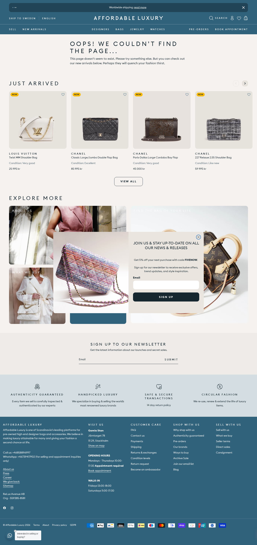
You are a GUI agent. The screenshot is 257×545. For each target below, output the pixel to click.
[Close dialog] (198, 237)
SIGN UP (166, 297)
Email (136, 277)
